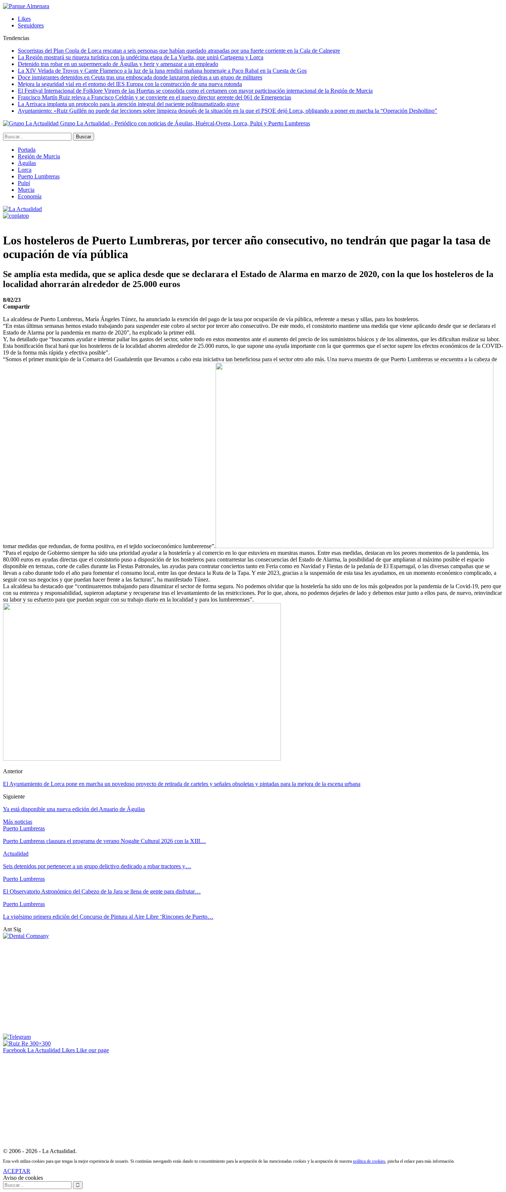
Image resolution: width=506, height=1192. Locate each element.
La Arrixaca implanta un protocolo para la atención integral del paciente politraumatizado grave (128, 104)
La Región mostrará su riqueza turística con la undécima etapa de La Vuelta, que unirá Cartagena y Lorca (140, 57)
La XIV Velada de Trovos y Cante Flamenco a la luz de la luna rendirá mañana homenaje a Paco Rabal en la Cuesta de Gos (162, 70)
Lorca (24, 170)
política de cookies (369, 1161)
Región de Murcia (39, 156)
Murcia (26, 190)
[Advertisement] (58, 985)
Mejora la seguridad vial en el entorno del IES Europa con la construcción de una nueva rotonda (130, 84)
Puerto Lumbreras (39, 176)
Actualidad (16, 853)
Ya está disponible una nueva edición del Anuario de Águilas (74, 809)
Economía (29, 196)
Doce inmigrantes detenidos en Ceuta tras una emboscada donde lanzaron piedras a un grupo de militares (140, 77)
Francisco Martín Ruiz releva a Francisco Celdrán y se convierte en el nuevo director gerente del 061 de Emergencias (154, 97)
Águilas (27, 163)
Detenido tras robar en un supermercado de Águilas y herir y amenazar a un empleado (118, 64)
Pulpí (24, 183)
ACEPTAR (16, 1171)
